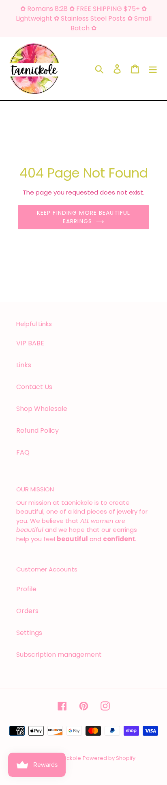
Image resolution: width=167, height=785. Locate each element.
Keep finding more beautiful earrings (83, 217)
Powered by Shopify (109, 758)
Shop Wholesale (41, 408)
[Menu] (153, 69)
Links (23, 365)
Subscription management (59, 654)
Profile (26, 589)
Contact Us (34, 386)
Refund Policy (37, 430)
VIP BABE (30, 343)
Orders (27, 611)
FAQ (23, 452)
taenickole (67, 758)
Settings (29, 632)
